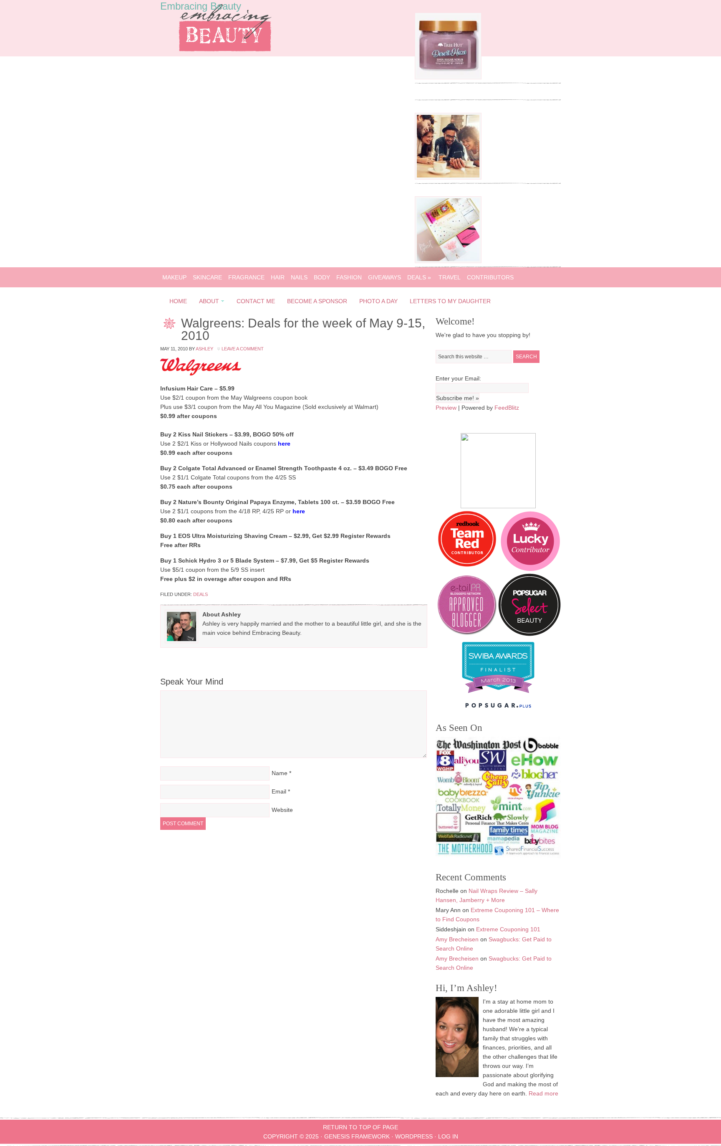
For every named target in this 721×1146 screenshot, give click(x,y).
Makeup (174, 277)
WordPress (414, 1136)
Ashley (204, 348)
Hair (278, 277)
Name (279, 773)
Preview (446, 407)
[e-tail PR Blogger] (467, 634)
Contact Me (256, 301)
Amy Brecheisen (457, 939)
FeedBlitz (506, 407)
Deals (419, 277)
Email (279, 791)
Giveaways (384, 277)
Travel (450, 277)
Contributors (490, 277)
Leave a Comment (243, 348)
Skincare (207, 277)
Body (322, 277)
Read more (543, 1093)
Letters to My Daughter (450, 301)
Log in (448, 1136)
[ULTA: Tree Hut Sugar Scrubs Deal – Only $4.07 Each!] (448, 77)
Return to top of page (360, 1127)
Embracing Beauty (200, 6)
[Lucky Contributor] (530, 568)
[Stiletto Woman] (498, 695)
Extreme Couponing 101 (508, 929)
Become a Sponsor (317, 301)
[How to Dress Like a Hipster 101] (448, 177)
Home (178, 301)
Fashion (349, 277)
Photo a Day (378, 301)
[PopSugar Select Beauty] (529, 634)
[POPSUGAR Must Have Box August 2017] (448, 261)
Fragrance (246, 277)
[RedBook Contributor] (467, 568)
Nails (299, 277)
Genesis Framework (357, 1136)
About (206, 302)
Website (282, 809)
